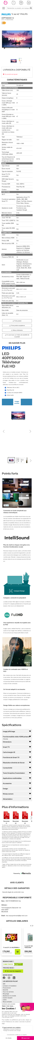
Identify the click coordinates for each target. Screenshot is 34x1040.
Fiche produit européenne (18, 325)
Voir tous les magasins (13, 971)
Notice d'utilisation (17, 330)
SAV (4, 984)
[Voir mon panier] (29, 2)
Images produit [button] (16, 402)
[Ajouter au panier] (17, 952)
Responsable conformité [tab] (17, 897)
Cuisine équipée (7, 998)
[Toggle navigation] (3, 8)
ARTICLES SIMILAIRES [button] (17, 921)
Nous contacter (7, 1002)
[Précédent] (33, 926)
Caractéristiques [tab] (17, 79)
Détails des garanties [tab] (17, 888)
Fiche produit (17, 321)
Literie (5, 1000)
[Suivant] (31, 926)
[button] (13, 2)
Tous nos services (8, 992)
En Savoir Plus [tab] (17, 343)
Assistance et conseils (9, 996)
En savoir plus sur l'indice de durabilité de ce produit (17, 336)
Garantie (5, 990)
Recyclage (6, 994)
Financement (7, 988)
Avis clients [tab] (17, 882)
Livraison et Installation (10, 986)
